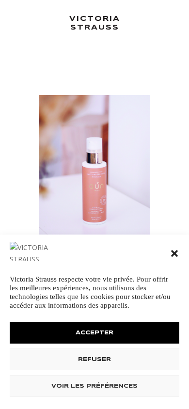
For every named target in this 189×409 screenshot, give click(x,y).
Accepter (94, 332)
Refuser (94, 359)
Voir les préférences (94, 386)
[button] (174, 253)
